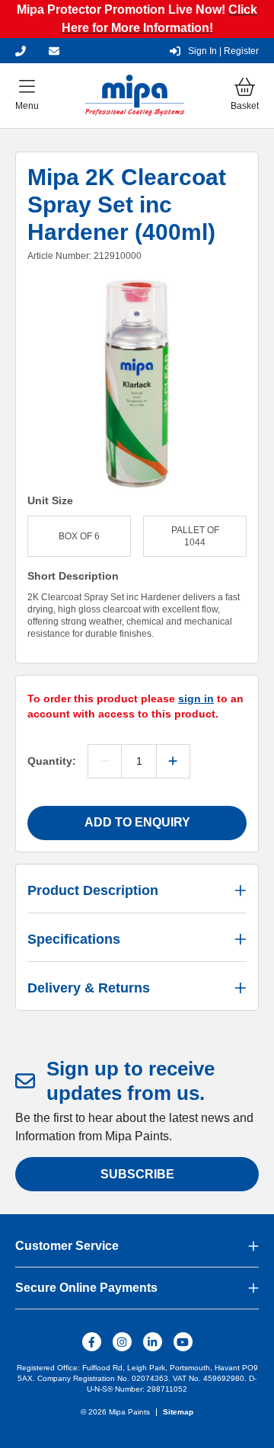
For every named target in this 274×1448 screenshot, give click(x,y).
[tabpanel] (137, 383)
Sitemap (178, 1412)
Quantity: (51, 761)
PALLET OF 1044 (195, 536)
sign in (196, 698)
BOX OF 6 (79, 536)
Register (223, 51)
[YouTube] (183, 1341)
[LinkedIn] (152, 1341)
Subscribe (137, 1174)
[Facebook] (91, 1341)
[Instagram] (122, 1341)
